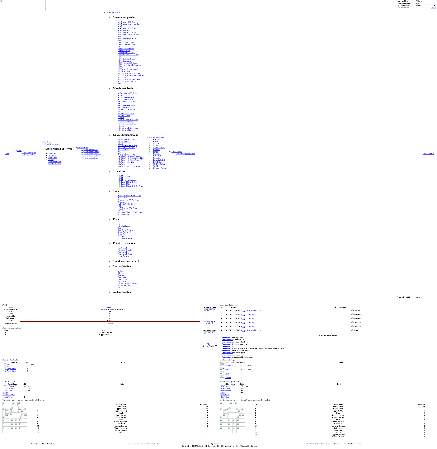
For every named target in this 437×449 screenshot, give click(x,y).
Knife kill (156, 154)
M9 (119, 224)
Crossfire (228, 378)
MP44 (120, 83)
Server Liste (180, 154)
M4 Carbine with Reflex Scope (129, 79)
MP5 (119, 103)
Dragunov (121, 202)
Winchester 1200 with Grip (127, 182)
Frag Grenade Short (125, 254)
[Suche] (16, 151)
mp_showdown (209, 321)
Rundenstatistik (46, 142)
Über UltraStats (428, 154)
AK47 (120, 26)
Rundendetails (227, 338)
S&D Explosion (159, 164)
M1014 (120, 178)
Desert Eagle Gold (124, 232)
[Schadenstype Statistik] (147, 137)
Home (7, 154)
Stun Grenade (122, 248)
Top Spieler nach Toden (90, 152)
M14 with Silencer (124, 61)
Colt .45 (120, 228)
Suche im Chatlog (28, 155)
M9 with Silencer (124, 226)
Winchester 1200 (124, 184)
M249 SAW (122, 164)
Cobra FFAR (122, 279)
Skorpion (121, 118)
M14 (119, 57)
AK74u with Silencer (125, 99)
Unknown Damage (160, 168)
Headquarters (52, 158)
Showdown (229, 365)
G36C (120, 36)
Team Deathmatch (54, 164)
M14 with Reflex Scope (126, 59)
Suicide (156, 166)
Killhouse (228, 369)
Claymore (121, 275)
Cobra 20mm (122, 277)
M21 (119, 206)
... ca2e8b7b (101, 309)
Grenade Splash (159, 148)
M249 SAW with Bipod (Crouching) (131, 158)
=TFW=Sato (7, 390)
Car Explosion (123, 281)
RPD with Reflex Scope (126, 154)
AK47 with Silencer (125, 30)
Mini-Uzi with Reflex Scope (128, 128)
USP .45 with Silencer (125, 238)
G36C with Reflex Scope (127, 38)
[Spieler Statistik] (76, 147)
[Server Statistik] (170, 152)
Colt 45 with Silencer (125, 230)
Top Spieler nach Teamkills (91, 154)
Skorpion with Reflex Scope (128, 120)
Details (243, 311)
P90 (119, 112)
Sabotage (51, 160)
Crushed (156, 144)
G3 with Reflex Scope (126, 49)
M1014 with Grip (124, 176)
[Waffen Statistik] (107, 12)
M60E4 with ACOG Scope (127, 140)
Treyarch (337, 444)
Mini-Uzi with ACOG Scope (128, 124)
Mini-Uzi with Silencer (126, 130)
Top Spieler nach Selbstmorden (92, 156)
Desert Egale (122, 234)
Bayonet (156, 139)
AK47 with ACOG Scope (127, 22)
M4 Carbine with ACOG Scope (129, 73)
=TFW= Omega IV (10, 386)
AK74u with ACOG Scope (127, 93)
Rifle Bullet (157, 162)
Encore (433, 8)
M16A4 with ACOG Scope (127, 63)
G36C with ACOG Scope (127, 32)
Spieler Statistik (82, 148)
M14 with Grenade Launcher (128, 55)
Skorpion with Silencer (126, 122)
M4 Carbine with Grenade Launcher (131, 75)
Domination (52, 156)
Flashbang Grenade (125, 250)
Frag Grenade (122, 252)
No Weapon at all (124, 285)
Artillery (121, 271)
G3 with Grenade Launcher (127, 45)
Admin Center (190, 154)
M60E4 (120, 144)
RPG (119, 287)
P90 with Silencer (124, 116)
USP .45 (121, 236)
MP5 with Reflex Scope (126, 105)
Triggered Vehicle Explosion (128, 283)
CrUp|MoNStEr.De (110, 307)
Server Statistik (176, 152)
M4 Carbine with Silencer (127, 81)
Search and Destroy (55, 162)
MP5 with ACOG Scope (126, 101)
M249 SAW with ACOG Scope (129, 156)
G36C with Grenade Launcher (129, 34)
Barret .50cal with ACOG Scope (129, 196)
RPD (119, 152)
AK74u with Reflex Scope (127, 97)
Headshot (156, 150)
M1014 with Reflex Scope (127, 180)
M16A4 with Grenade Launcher (129, 65)
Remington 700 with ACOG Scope (130, 212)
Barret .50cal (122, 198)
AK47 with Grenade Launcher (129, 24)
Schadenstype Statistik (157, 137)
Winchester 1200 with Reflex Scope (130, 186)
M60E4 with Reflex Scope (127, 146)
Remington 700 (123, 214)
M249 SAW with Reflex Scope (129, 166)
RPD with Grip (123, 150)
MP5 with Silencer (124, 107)
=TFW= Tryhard (9, 388)
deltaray (52, 444)
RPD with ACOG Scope (126, 148)
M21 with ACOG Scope (126, 204)
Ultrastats (144, 444)
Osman (5, 393)
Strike (227, 374)
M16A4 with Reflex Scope (127, 69)
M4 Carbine (122, 77)
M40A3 (120, 210)
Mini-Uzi (121, 126)
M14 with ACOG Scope (126, 53)
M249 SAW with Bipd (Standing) (130, 160)
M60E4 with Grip (124, 142)
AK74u (120, 95)
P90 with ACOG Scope (126, 109)
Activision (357, 444)
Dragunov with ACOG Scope (128, 200)
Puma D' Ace (7, 397)
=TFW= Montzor (9, 395)
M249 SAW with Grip (126, 162)
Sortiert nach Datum (52, 144)
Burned (156, 141)
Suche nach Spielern (29, 153)
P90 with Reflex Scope (126, 114)
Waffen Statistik (114, 12)
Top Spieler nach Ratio (89, 158)
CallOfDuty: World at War (314, 444)
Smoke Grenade (123, 256)
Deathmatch (52, 154)
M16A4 (120, 67)
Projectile (156, 158)
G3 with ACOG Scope (126, 42)
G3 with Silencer (124, 51)
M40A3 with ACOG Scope (127, 208)
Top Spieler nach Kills (89, 150)
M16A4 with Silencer (125, 71)
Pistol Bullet (157, 156)
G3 (119, 47)
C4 (119, 273)
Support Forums (133, 444)
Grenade (156, 146)
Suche (19, 151)
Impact (155, 152)
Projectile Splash (159, 160)
